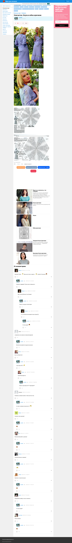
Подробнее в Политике (42, 3)
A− (15, 23)
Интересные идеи (6, 8)
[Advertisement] (23, 182)
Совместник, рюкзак (6, 25)
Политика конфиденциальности (8, 539)
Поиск (67, 1)
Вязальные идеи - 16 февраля (20, 13)
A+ (23, 23)
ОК (48, 3)
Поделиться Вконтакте (31, 167)
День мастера (5, 22)
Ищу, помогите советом (7, 12)
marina (20, 495)
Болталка (4, 17)
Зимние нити (16, 6)
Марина (20, 453)
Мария (20, 412)
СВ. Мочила (41, 8)
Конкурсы (16, 10)
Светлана (20, 515)
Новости (4, 29)
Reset (26, 23)
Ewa (19, 433)
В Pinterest (33, 171)
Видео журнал (5, 11)
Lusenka (20, 17)
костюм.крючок (17, 162)
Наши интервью (5, 23)
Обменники (5, 32)
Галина (20, 474)
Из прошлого (5, 20)
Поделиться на (43, 167)
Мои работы (5, 9)
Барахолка (26, 6)
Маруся (20, 270)
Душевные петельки (6, 14)
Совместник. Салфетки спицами (7, 27)
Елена (20, 351)
